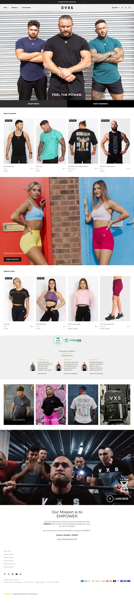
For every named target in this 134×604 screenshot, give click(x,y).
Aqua (37, 168)
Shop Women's (100, 104)
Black (5, 168)
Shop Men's (33, 104)
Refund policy (8, 567)
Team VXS (7, 551)
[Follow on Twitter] (9, 574)
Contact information (52, 582)
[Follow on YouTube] (17, 574)
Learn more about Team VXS (67, 539)
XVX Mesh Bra (41, 324)
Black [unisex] (71, 168)
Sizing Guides (8, 554)
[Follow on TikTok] (21, 574)
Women (14, 7)
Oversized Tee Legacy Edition (78, 166)
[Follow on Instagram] (13, 574)
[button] (27, 365)
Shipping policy (40, 582)
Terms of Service (9, 564)
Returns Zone (8, 557)
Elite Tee (39, 166)
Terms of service (29, 582)
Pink (69, 326)
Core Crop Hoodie (74, 324)
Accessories (26, 7)
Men (5, 7)
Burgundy (103, 326)
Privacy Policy (8, 561)
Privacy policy (18, 582)
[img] (67, 353)
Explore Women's (12, 259)
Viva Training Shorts (107, 324)
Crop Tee (7, 324)
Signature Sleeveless (107, 166)
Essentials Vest (9, 166)
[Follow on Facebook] (5, 574)
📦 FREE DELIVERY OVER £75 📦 (67, 2)
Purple (37, 326)
